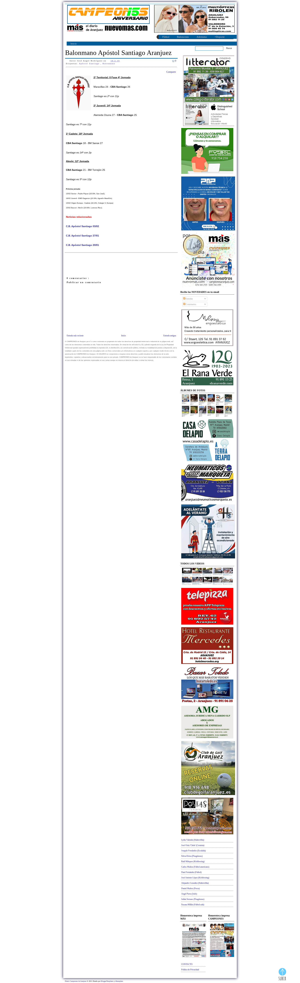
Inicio (73, 43)
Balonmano (109, 64)
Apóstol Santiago (90, 64)
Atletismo (202, 36)
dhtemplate (119, 981)
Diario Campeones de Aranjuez (76, 981)
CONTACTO (187, 964)
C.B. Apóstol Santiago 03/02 (82, 226)
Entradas (189, 299)
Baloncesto (183, 36)
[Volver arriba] (282, 974)
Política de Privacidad (190, 969)
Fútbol (165, 36)
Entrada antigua (169, 335)
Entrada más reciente (75, 335)
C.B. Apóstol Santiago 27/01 (82, 235)
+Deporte (220, 36)
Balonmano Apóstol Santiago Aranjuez (118, 52)
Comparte (171, 72)
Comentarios (190, 304)
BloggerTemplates (107, 981)
